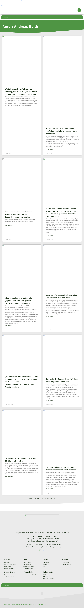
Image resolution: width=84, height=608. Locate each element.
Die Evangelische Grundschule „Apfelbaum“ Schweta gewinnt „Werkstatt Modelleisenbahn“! (18, 300)
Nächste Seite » (49, 498)
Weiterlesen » (9, 108)
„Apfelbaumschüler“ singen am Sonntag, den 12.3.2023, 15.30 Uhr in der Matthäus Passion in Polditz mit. (21, 91)
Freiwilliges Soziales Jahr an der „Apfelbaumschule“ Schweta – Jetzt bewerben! (61, 131)
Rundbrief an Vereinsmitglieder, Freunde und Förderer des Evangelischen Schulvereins (18, 214)
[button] (79, 10)
